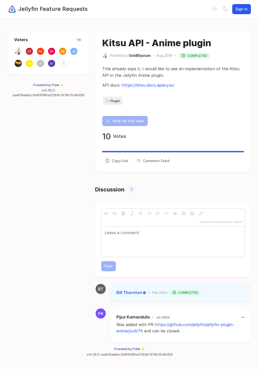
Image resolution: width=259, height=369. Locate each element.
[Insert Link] (201, 213)
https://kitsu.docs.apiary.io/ (148, 85)
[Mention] (183, 213)
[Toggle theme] (225, 9)
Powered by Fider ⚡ (48, 85)
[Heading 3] (115, 213)
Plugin (115, 101)
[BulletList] (149, 213)
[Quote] (175, 213)
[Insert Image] (192, 213)
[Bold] (123, 213)
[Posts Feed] (214, 9)
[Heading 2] (106, 213)
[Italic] (132, 213)
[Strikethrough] (140, 213)
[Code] (166, 213)
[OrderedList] (158, 213)
